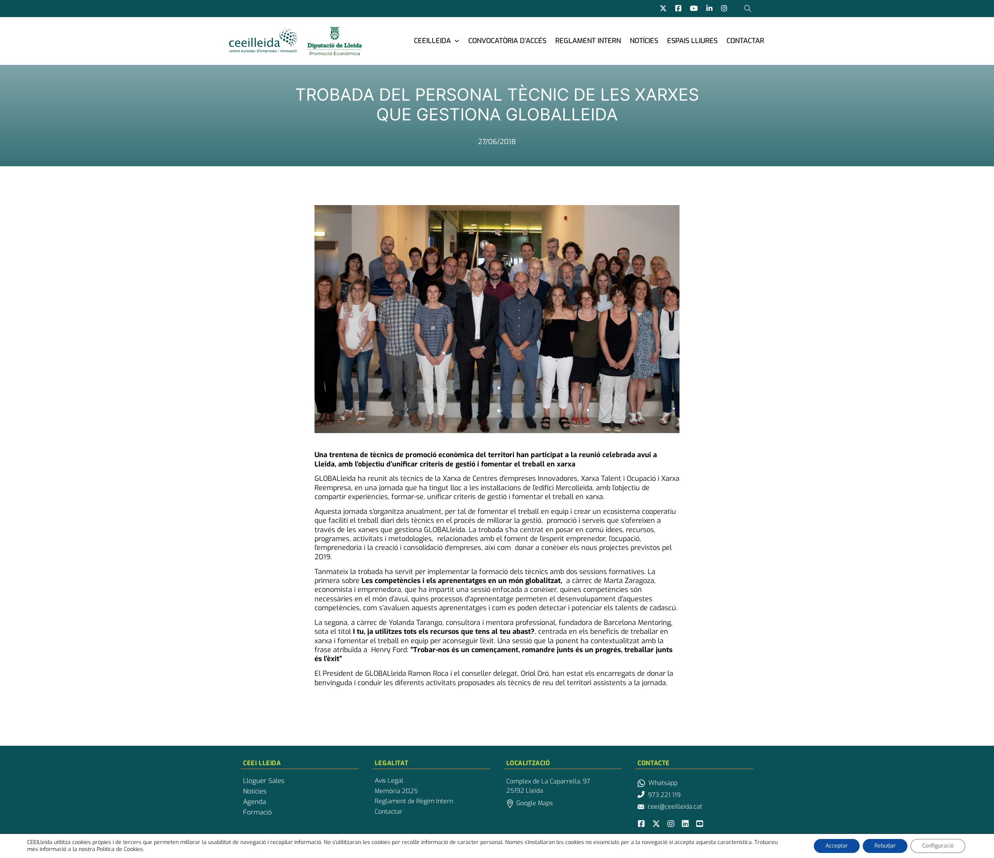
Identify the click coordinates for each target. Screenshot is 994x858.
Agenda (254, 802)
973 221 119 (664, 795)
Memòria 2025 (396, 791)
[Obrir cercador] (747, 8)
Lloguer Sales (263, 781)
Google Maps (534, 803)
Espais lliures (692, 40)
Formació (257, 812)
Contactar (745, 40)
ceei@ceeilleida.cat (675, 806)
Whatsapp (663, 783)
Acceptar (836, 845)
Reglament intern (588, 40)
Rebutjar (885, 845)
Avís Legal (389, 781)
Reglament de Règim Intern (414, 801)
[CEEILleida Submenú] (457, 40)
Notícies (644, 40)
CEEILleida (432, 40)
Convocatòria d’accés (507, 40)
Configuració (938, 845)
